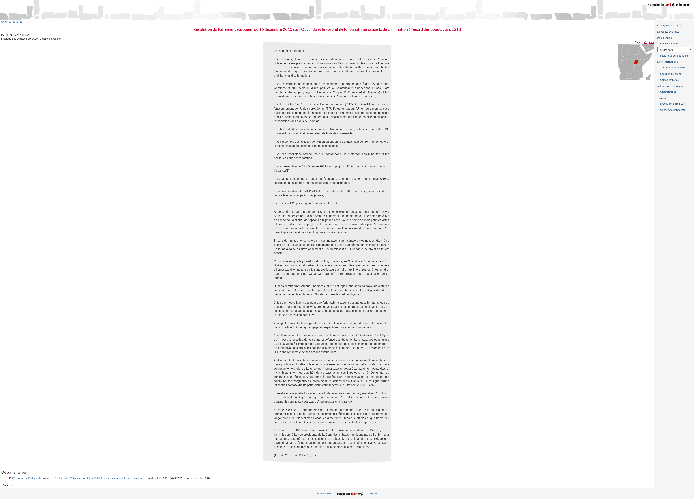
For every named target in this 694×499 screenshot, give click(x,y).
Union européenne (11, 21)
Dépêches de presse (668, 31)
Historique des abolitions (674, 55)
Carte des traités (669, 79)
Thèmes (661, 97)
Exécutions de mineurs (673, 103)
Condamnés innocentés (673, 109)
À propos (372, 493)
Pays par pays (664, 37)
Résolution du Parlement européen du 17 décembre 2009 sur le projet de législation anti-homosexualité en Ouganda (77, 477)
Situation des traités (671, 73)
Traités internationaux (672, 67)
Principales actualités (669, 25)
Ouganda (649, 42)
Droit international (667, 61)
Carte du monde (669, 43)
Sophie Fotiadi (324, 493)
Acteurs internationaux (670, 85)
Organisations (668, 91)
